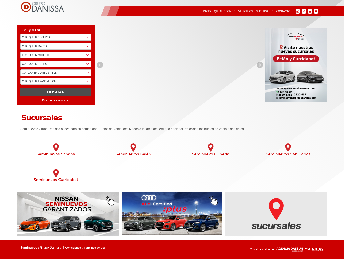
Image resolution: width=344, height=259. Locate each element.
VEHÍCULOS (245, 11)
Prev (100, 65)
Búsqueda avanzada (56, 100)
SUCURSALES (264, 11)
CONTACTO (283, 11)
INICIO (207, 11)
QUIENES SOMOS (224, 11)
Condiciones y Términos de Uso (85, 247)
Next (260, 65)
